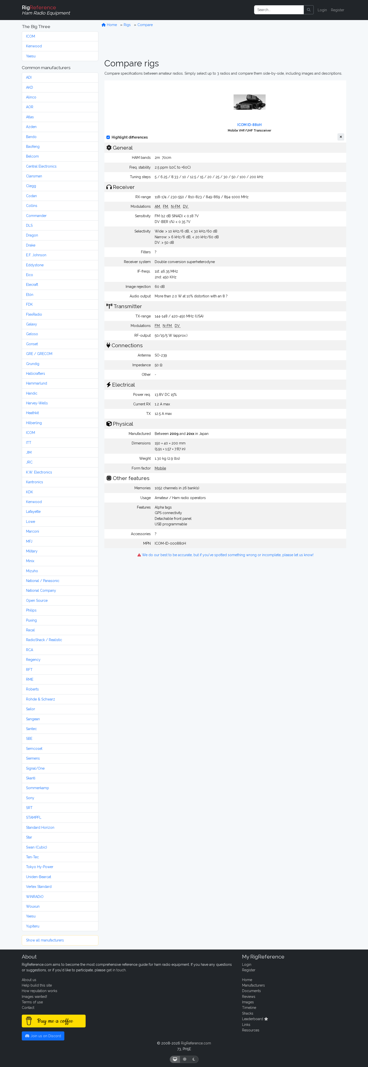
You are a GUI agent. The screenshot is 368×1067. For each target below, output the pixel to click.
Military (32, 551)
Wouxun (33, 906)
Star (29, 837)
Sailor (30, 709)
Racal (30, 630)
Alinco (31, 97)
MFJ (29, 541)
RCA (29, 650)
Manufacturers (253, 985)
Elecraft (32, 285)
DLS (29, 225)
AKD (29, 87)
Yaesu (31, 56)
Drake (30, 245)
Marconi (32, 531)
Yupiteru (32, 926)
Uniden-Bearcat (38, 877)
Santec (31, 729)
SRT (29, 808)
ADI (29, 77)
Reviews (248, 997)
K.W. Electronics (39, 472)
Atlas (30, 117)
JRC (29, 462)
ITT (28, 443)
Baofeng (33, 147)
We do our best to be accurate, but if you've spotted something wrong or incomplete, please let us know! (227, 555)
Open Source (37, 601)
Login (322, 10)
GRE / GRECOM (39, 354)
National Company (41, 590)
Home (111, 25)
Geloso (32, 334)
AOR (29, 107)
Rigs (127, 25)
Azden (31, 127)
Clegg (31, 186)
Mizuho (32, 571)
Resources (250, 1030)
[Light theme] (185, 1059)
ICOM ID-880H (249, 125)
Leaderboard (253, 1019)
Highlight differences (130, 137)
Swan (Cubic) (36, 847)
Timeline (249, 1008)
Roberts (32, 689)
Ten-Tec (32, 857)
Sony (30, 798)
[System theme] (175, 1059)
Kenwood (34, 46)
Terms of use (32, 1002)
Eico (29, 275)
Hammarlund (36, 383)
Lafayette (33, 512)
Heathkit (32, 413)
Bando (31, 137)
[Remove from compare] (340, 137)
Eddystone (35, 265)
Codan (31, 196)
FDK (29, 304)
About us (29, 980)
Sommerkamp (37, 788)
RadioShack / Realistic (44, 640)
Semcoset (34, 749)
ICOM (30, 36)
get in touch (116, 970)
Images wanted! (34, 997)
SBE (29, 739)
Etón (29, 295)
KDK (29, 492)
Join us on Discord (45, 1036)
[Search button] (309, 9)
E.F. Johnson (36, 255)
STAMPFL (33, 817)
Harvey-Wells (37, 403)
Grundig (32, 364)
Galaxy (31, 324)
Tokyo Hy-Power (39, 867)
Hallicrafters (35, 374)
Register (337, 10)
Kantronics (34, 482)
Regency (33, 660)
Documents (251, 991)
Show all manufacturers (45, 940)
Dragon (32, 235)
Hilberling (34, 423)
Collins (31, 206)
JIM (29, 452)
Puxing (31, 620)
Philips (31, 610)
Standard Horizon (40, 827)
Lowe (30, 522)
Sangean (33, 719)
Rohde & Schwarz (40, 699)
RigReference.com (196, 1043)
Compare (145, 25)
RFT (29, 670)
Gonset (32, 344)
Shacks (247, 1013)
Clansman (34, 176)
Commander (36, 216)
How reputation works (39, 991)
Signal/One (35, 768)
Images (248, 1002)
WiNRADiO (35, 897)
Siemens (33, 758)
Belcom (32, 156)
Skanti (30, 778)
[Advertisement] (225, 43)
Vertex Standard (39, 887)
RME (29, 679)
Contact (28, 1008)
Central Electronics (41, 166)
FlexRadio (34, 314)
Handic (31, 393)
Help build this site (37, 985)
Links (246, 1025)
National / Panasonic (42, 581)
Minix (30, 561)
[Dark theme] (194, 1059)
